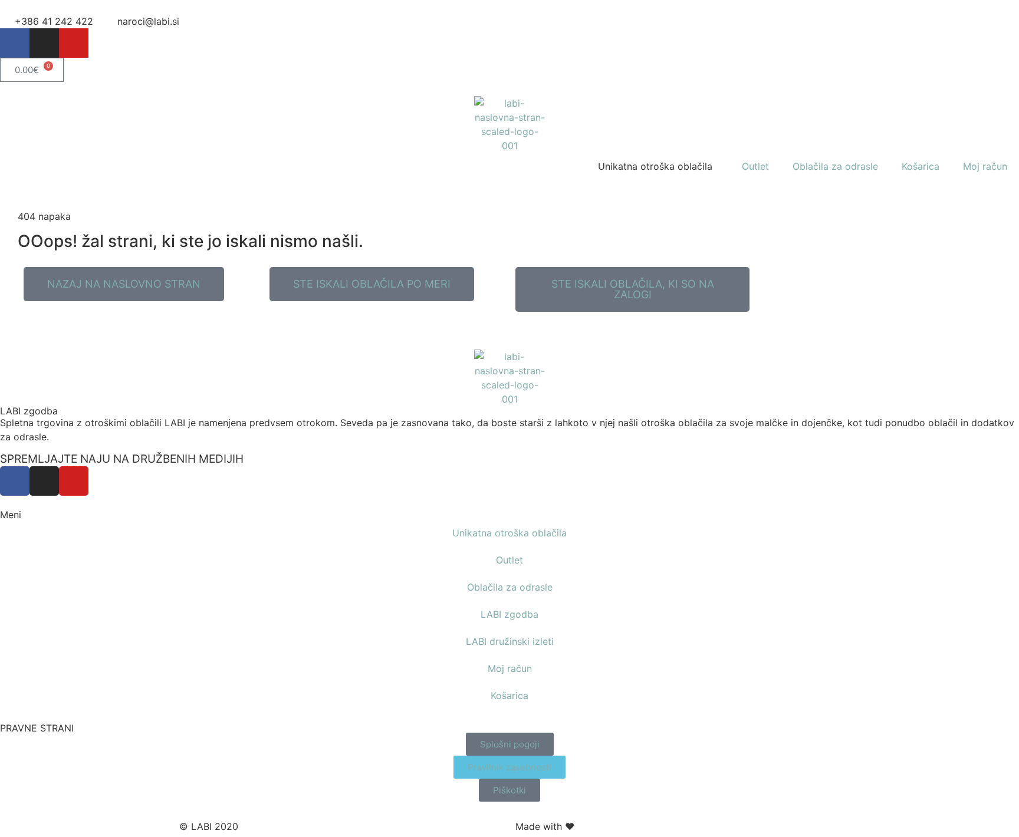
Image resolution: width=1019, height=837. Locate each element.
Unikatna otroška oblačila (509, 533)
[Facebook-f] (14, 43)
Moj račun (985, 166)
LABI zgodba (29, 411)
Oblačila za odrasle (835, 166)
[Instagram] (44, 43)
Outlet (755, 166)
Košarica (920, 166)
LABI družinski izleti (510, 641)
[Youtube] (73, 43)
